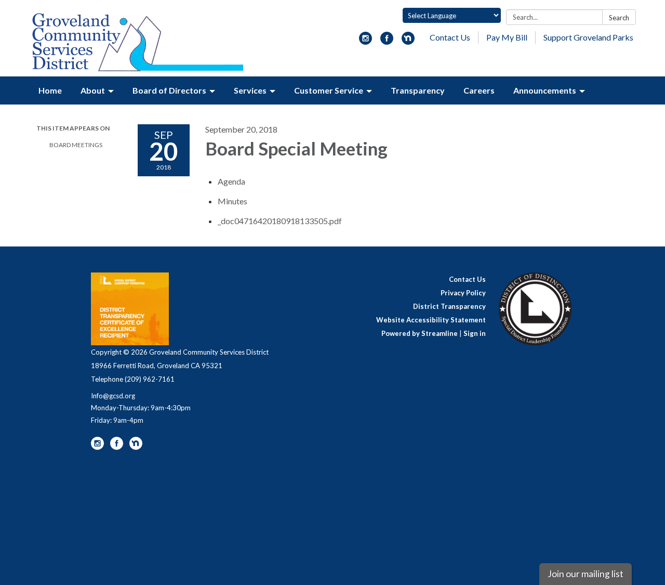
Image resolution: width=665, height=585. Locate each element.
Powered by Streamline (419, 333)
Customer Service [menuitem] (328, 90)
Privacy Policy (463, 293)
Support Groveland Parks (588, 37)
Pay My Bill (506, 37)
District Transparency (449, 306)
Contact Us (450, 37)
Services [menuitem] (250, 90)
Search (619, 18)
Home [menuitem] (50, 90)
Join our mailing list (585, 573)
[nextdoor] (408, 41)
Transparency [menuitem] (418, 90)
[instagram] (365, 41)
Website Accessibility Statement (431, 320)
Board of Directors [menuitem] (169, 90)
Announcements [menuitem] (544, 90)
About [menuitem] (93, 90)
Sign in (474, 333)
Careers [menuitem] (479, 90)
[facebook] (386, 41)
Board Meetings (75, 145)
